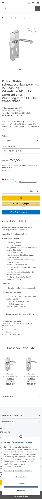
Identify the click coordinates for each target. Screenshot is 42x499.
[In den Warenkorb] (4, 25)
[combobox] (21, 140)
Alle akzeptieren (21, 477)
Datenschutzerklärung (23, 471)
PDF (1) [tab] (22, 221)
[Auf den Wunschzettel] (35, 30)
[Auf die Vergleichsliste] (29, 30)
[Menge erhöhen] (37, 191)
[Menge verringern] (4, 191)
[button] (29, 2)
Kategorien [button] (7, 396)
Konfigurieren (21, 484)
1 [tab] (20, 69)
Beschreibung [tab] (8, 221)
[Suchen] (37, 8)
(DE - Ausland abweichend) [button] (28, 182)
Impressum (8, 471)
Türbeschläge (15, 110)
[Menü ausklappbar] (3, 1)
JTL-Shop (25, 496)
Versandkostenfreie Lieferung (25, 165)
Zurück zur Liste (9, 18)
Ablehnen (21, 490)
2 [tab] (22, 69)
